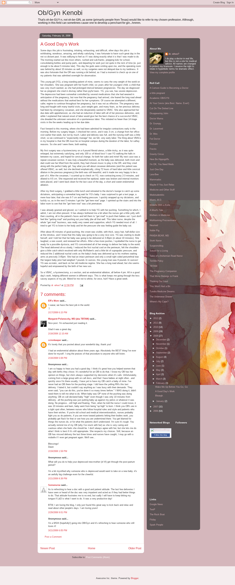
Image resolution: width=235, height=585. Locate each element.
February (160, 383)
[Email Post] (81, 285)
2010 (156, 327)
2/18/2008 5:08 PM (57, 358)
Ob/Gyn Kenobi (60, 12)
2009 (156, 331)
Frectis (153, 149)
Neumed (154, 225)
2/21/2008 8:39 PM (57, 478)
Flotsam (154, 144)
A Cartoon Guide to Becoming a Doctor (169, 88)
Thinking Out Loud (159, 281)
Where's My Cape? (159, 301)
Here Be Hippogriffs (159, 159)
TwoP (152, 509)
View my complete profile (162, 72)
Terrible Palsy (156, 261)
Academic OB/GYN (159, 98)
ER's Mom (53, 300)
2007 (156, 406)
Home (91, 548)
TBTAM (153, 266)
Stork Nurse (156, 240)
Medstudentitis (157, 195)
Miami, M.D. (156, 200)
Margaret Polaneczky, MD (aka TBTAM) (68, 319)
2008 (156, 336)
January (160, 401)
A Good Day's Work (165, 391)
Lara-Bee (154, 174)
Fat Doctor (155, 139)
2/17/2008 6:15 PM (57, 312)
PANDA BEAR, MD (159, 235)
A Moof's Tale (156, 210)
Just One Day (156, 169)
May (158, 370)
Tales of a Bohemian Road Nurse (166, 256)
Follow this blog (160, 435)
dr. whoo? (174, 54)
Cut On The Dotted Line (161, 108)
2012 (156, 318)
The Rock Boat (157, 514)
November (161, 344)
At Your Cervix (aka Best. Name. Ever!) (169, 103)
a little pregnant (157, 93)
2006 (156, 411)
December (161, 339)
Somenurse (54, 485)
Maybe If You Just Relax (162, 184)
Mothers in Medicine (160, 215)
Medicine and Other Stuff (162, 189)
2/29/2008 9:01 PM (57, 512)
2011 (156, 322)
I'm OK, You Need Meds (162, 164)
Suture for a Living (159, 250)
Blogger (134, 578)
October (160, 348)
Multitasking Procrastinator (163, 220)
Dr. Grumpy (155, 123)
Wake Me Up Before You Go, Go (171, 387)
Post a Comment (53, 536)
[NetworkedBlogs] (160, 430)
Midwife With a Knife (160, 205)
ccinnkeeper (54, 340)
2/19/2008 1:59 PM (57, 451)
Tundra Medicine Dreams (162, 291)
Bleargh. (159, 395)
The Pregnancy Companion (163, 271)
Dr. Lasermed (156, 128)
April (158, 374)
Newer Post (47, 548)
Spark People (156, 524)
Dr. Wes (154, 134)
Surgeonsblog (156, 245)
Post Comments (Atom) (98, 557)
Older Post (134, 548)
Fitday (153, 519)
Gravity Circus (157, 154)
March (159, 379)
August (160, 357)
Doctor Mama (156, 118)
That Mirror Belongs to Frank (164, 276)
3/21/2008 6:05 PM (57, 530)
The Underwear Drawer (161, 296)
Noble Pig (154, 230)
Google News (156, 504)
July (158, 361)
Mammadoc (155, 179)
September (162, 352)
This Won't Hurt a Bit (160, 286)
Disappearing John (159, 113)
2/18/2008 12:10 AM (58, 333)
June (159, 365)
